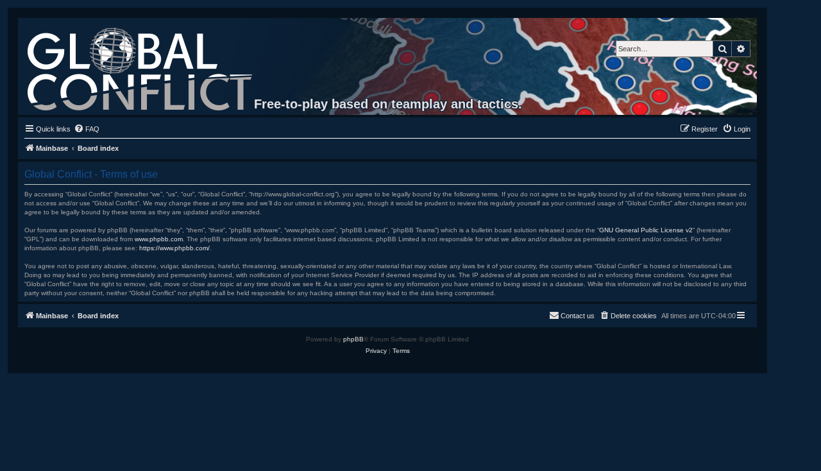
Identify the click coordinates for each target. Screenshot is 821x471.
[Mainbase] (140, 66)
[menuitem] (86, 129)
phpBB (353, 339)
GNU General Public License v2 (646, 230)
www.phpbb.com (159, 239)
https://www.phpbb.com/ (174, 248)
